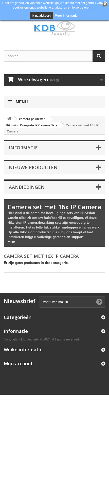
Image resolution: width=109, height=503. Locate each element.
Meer (11, 242)
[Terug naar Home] (9, 119)
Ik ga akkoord (41, 15)
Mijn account (18, 363)
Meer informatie (66, 15)
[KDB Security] (54, 28)
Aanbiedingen (27, 187)
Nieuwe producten (33, 167)
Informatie (23, 148)
